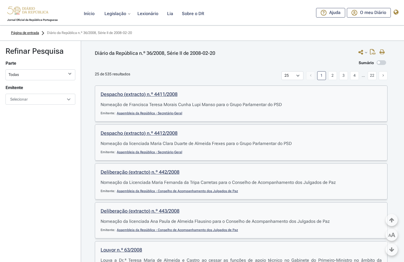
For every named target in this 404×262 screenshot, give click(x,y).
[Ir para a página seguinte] (383, 75)
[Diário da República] (27, 12)
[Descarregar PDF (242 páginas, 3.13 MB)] (374, 53)
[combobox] (40, 99)
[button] (27, 11)
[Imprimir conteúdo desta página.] (384, 52)
